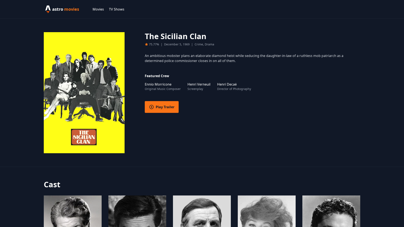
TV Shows (116, 9)
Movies (98, 9)
